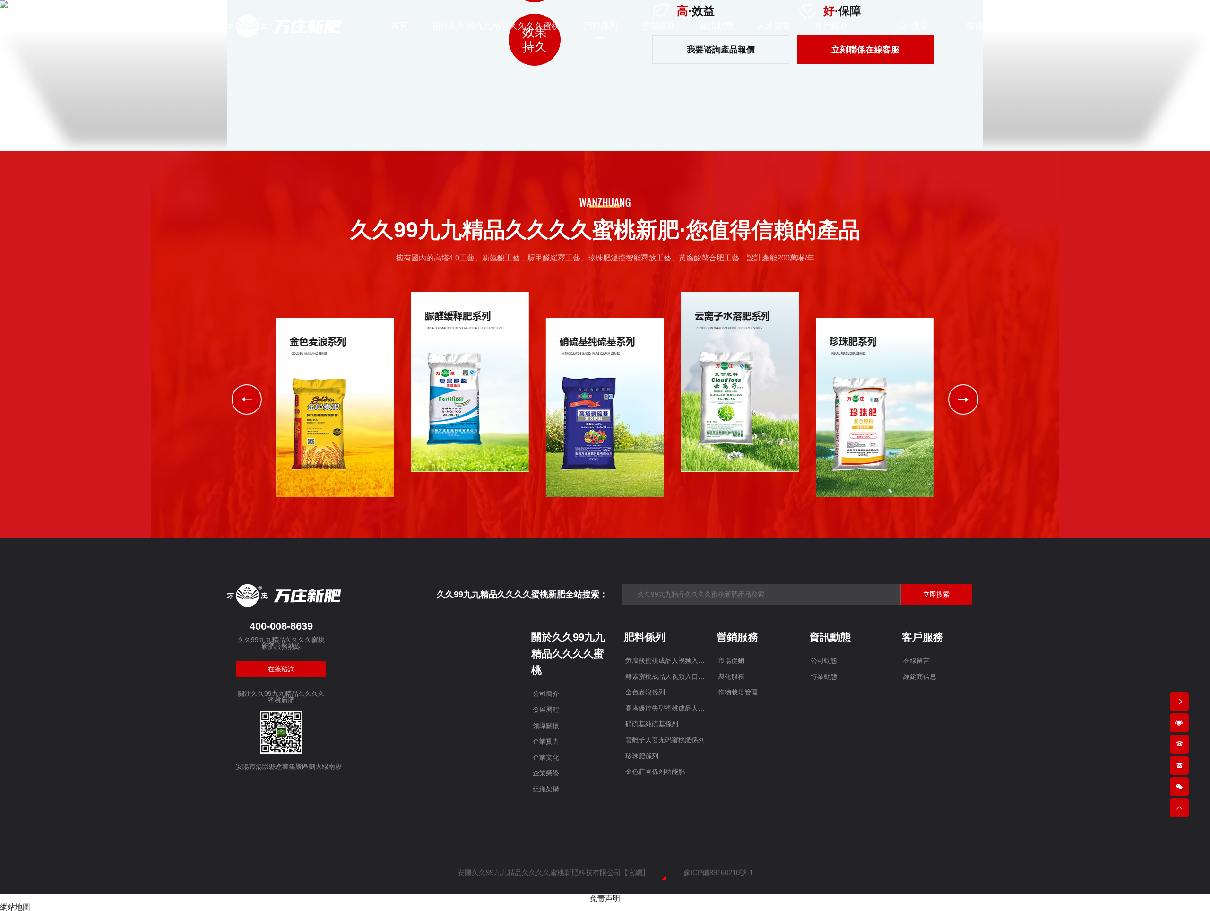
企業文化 (546, 757)
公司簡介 (546, 693)
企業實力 (546, 741)
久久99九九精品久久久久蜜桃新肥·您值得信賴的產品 (605, 229)
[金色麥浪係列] (335, 407)
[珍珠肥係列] (875, 407)
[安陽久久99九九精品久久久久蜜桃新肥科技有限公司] (284, 25)
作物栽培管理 (738, 692)
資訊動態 (830, 637)
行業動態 (824, 676)
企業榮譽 (546, 773)
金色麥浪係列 (645, 692)
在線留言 (916, 660)
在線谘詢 (281, 669)
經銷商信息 (919, 676)
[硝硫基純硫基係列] (605, 407)
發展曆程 (546, 709)
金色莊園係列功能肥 (655, 771)
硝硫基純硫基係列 (651, 724)
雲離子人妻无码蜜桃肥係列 (665, 740)
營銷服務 (737, 637)
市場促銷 (731, 660)
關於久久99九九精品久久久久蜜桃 (568, 653)
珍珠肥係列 (641, 756)
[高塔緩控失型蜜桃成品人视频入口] (470, 381)
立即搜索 (936, 594)
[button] (963, 399)
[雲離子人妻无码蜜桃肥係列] (740, 381)
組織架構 (546, 789)
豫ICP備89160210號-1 (718, 872)
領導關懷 (546, 725)
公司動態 (824, 660)
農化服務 (731, 676)
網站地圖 (15, 907)
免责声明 (605, 898)
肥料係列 (645, 637)
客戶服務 (922, 637)
